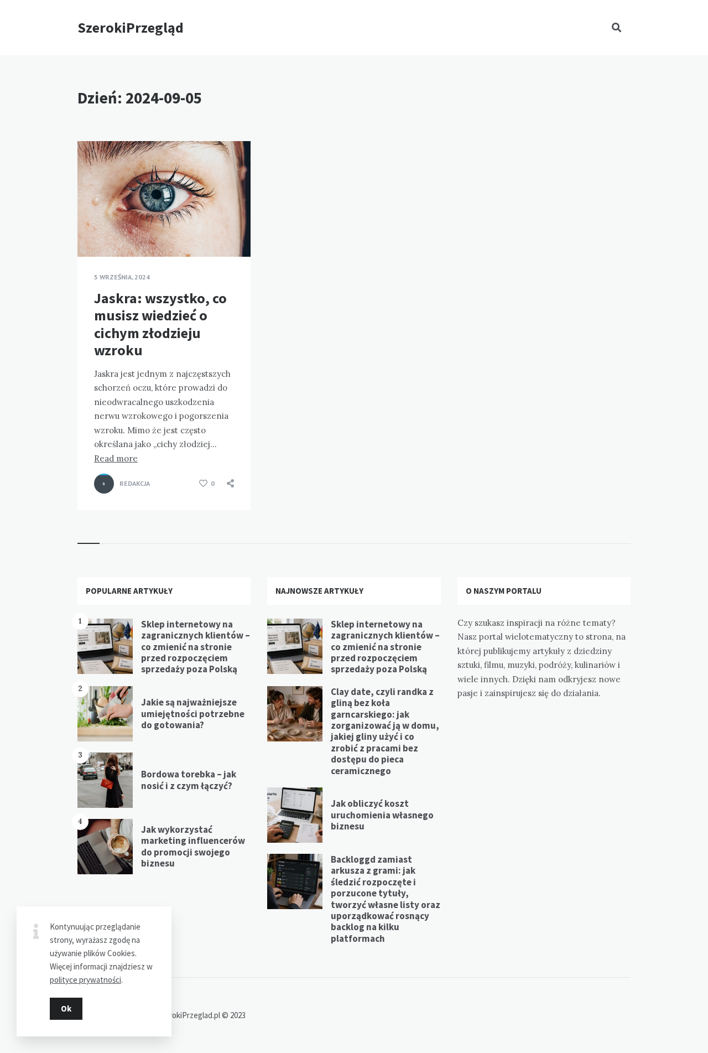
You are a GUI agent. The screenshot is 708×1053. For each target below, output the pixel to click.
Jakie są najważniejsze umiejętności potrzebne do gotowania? (192, 713)
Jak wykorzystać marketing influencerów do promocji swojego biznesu (193, 846)
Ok (66, 1008)
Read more (116, 458)
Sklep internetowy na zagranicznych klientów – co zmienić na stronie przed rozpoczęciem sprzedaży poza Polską (195, 647)
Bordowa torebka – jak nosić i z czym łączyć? (188, 779)
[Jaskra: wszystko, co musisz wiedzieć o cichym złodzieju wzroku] (94, 229)
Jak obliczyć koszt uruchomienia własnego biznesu (382, 814)
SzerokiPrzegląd (130, 27)
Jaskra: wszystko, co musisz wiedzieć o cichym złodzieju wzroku (160, 324)
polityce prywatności (85, 979)
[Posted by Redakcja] (104, 484)
